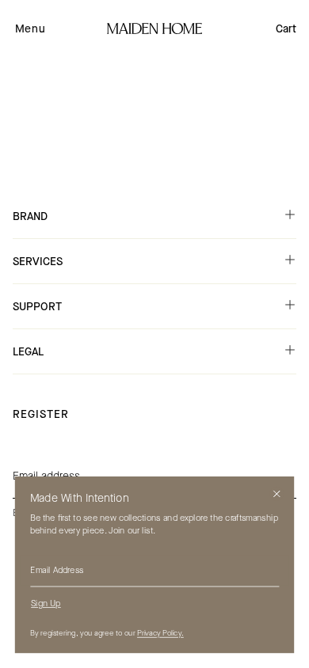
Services (38, 261)
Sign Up (46, 603)
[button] (30, 28)
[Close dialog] (276, 494)
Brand (30, 216)
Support (37, 306)
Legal (28, 351)
